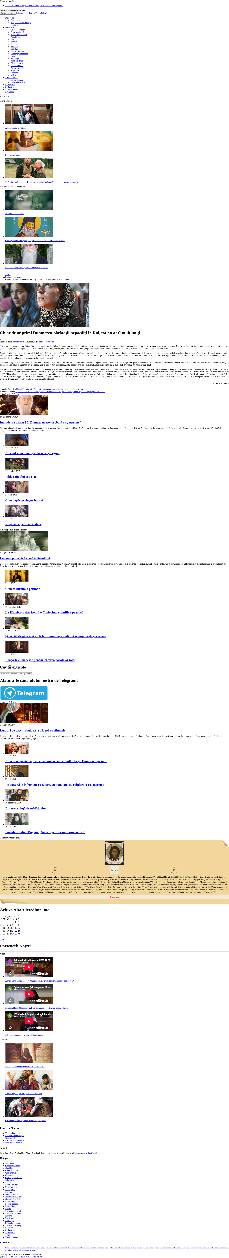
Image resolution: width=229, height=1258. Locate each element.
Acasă (7, 274)
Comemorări (10, 1173)
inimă (116, 1247)
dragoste (64, 1247)
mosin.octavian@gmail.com (90, 1153)
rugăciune (202, 1247)
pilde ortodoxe (177, 1247)
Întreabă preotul (11, 89)
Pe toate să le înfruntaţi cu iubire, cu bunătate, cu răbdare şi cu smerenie (54, 784)
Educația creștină (12, 1180)
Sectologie (15, 73)
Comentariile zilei (18, 32)
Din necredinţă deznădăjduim (25, 808)
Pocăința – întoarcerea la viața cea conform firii (25, 1066)
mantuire (139, 1247)
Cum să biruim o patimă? (22, 589)
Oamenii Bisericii (12, 1199)
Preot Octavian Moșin (14, 1135)
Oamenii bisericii (18, 82)
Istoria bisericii (11, 77)
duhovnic (71, 1247)
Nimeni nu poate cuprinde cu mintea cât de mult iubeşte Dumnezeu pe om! (56, 761)
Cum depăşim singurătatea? (24, 500)
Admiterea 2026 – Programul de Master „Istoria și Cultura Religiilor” (34, 6)
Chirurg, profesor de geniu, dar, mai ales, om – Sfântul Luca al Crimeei (35, 240)
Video (13, 75)
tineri (24, 1250)
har (103, 1247)
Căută (28, 674)
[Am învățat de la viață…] (29, 123)
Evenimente (10, 92)
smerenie (226, 1247)
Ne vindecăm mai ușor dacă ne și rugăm (32, 453)
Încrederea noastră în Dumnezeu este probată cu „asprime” (40, 422)
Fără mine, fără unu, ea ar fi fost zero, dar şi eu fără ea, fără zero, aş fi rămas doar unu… (42, 182)
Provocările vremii (18, 51)
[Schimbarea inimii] (29, 150)
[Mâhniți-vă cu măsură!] (29, 209)
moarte (157, 1247)
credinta (55, 1247)
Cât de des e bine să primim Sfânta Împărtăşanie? (25, 1120)
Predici (13, 39)
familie (88, 1247)
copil (50, 1247)
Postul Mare (16, 37)
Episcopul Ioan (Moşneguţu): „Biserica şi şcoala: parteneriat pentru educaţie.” (37, 1008)
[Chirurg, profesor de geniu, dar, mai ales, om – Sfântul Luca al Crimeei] (29, 236)
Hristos (107, 1247)
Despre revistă (17, 20)
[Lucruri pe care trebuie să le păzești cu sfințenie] (24, 722)
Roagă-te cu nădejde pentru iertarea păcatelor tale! (40, 660)
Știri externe (10, 87)
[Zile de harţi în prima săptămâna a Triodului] (29, 1089)
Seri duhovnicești (12, 1223)
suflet (20, 1250)
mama (134, 1247)
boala (12, 1247)
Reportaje (15, 58)
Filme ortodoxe (17, 63)
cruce (60, 1247)
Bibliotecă (9, 27)
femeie (100, 1247)
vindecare (33, 1250)
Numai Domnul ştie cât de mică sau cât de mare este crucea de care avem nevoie (49, 389)
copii (47, 1247)
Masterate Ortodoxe (13, 1143)
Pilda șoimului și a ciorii (21, 476)
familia (83, 1247)
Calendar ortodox (18, 30)
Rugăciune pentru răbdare (23, 524)
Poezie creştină (17, 68)
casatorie (22, 1247)
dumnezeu (77, 1247)
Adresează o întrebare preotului (13, 10)
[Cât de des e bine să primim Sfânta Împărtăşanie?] (29, 1116)
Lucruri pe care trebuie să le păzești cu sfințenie (32, 730)
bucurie (16, 1247)
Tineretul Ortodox (12, 1133)
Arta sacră (9, 1163)
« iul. (2, 939)
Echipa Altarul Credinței (21, 22)
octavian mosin (164, 1247)
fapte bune (94, 1247)
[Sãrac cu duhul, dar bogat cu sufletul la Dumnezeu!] (29, 263)
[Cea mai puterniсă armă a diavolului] (24, 550)
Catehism (14, 44)
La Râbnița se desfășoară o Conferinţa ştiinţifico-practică (44, 612)
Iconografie (10, 1189)
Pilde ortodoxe (17, 61)
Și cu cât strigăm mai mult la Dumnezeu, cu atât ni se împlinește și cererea (55, 636)
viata (27, 1250)
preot (192, 1247)
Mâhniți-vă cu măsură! (14, 213)
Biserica (7, 1247)
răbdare (207, 1247)
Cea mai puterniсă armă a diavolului (25, 558)
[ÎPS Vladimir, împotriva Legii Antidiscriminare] (29, 1030)
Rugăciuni (15, 70)
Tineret (13, 56)
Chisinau (42, 1247)
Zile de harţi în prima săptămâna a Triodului (23, 1093)
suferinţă (15, 1250)
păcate (196, 1247)
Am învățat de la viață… (15, 128)
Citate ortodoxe (17, 65)
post (184, 1247)
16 (19, 928)
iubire (120, 1247)
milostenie (146, 1247)
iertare (112, 1247)
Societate (14, 49)
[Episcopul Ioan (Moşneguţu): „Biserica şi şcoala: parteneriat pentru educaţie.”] (29, 1003)
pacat (171, 1247)
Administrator (18, 342)
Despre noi (9, 18)
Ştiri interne (10, 85)
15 (16, 928)
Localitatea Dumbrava (14, 1140)
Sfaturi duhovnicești (19, 34)
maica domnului (127, 1247)
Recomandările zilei (8, 702)
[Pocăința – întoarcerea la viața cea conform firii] (29, 1062)
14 (13, 928)
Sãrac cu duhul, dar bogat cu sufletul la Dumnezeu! (26, 268)
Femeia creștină (11, 1185)
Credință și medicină (19, 54)
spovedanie (8, 1250)
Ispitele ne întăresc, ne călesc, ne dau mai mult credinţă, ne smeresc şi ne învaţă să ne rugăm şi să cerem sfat (60, 391)
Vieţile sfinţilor (17, 80)
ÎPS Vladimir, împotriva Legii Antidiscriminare (24, 1035)
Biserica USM (11, 1138)
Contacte (14, 25)
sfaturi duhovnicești (217, 1247)
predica (188, 1247)
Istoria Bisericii (11, 1194)
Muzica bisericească (13, 1197)
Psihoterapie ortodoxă (14, 1213)
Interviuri (14, 46)
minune (152, 1247)
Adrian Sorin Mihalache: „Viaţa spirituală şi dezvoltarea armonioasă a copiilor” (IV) (40, 981)
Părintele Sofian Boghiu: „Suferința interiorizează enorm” (45, 832)
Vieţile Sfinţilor (11, 1237)
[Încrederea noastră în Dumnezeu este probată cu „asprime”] (24, 414)
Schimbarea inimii (12, 155)
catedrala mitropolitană (32, 1247)
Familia (14, 42)
